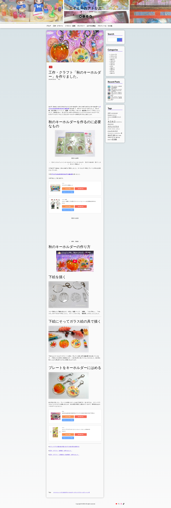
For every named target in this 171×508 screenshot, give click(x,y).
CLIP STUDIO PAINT (114, 113)
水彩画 (120, 135)
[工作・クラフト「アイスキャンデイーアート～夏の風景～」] (109, 97)
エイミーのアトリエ (85, 8)
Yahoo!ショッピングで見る (68, 192)
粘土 (119, 137)
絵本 (111, 73)
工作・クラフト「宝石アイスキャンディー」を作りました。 (116, 93)
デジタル (109, 128)
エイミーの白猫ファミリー (114, 118)
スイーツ (111, 124)
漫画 (111, 68)
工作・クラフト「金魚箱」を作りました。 (60, 450)
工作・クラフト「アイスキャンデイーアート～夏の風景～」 (116, 98)
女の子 (110, 135)
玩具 (114, 137)
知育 (111, 69)
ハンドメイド (113, 131)
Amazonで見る (68, 188)
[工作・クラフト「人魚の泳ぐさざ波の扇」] (109, 87)
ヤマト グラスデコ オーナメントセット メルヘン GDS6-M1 (76, 429)
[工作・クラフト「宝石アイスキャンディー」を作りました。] (109, 93)
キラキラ (112, 121)
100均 (109, 113)
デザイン (112, 56)
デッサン (112, 57)
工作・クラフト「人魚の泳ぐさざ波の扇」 (116, 87)
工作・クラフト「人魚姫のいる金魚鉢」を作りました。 (64, 454)
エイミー (114, 115)
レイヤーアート (117, 133)
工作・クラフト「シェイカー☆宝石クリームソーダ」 (116, 90)
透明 (115, 139)
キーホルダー (70, 492)
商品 (111, 59)
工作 (51, 67)
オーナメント (56, 492)
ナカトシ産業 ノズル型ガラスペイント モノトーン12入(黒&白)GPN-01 (79, 201)
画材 (117, 137)
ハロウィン (118, 128)
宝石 (114, 135)
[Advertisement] (75, 94)
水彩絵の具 (110, 137)
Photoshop (110, 115)
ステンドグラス (77, 492)
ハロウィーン (85, 492)
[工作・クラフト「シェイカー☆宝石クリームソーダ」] (109, 90)
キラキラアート (119, 121)
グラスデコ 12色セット (67, 185)
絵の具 (109, 139)
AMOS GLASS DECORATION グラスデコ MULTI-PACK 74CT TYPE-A (78, 413)
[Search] (119, 40)
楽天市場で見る (80, 188)
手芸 (111, 63)
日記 (111, 64)
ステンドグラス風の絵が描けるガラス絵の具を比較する (64, 446)
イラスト (112, 54)
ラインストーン (111, 133)
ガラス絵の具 (63, 492)
